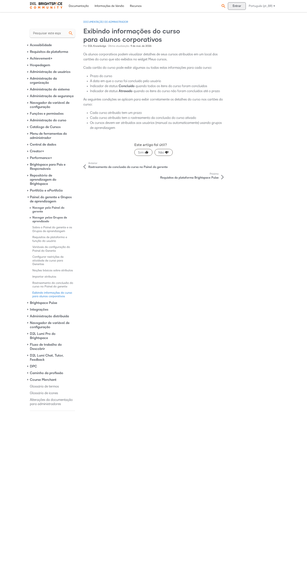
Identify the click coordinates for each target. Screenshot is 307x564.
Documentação (79, 6)
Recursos (136, 6)
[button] (223, 6)
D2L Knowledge (97, 46)
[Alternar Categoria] (28, 45)
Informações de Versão (109, 6)
